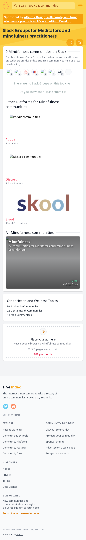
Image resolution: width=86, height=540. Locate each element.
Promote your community (60, 435)
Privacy (7, 474)
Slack (62, 51)
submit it (60, 92)
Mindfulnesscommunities (30, 51)
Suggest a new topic (57, 453)
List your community (57, 429)
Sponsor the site (55, 441)
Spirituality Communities (22, 306)
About (6, 469)
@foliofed (15, 414)
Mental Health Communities (24, 310)
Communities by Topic (15, 435)
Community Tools (12, 453)
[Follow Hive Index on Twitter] (5, 406)
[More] (68, 72)
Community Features (15, 447)
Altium (19, 534)
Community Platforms (15, 441)
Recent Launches (13, 429)
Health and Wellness (32, 301)
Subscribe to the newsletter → (21, 513)
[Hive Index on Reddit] (13, 406)
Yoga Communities (19, 315)
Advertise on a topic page (60, 447)
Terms (6, 480)
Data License (10, 486)
